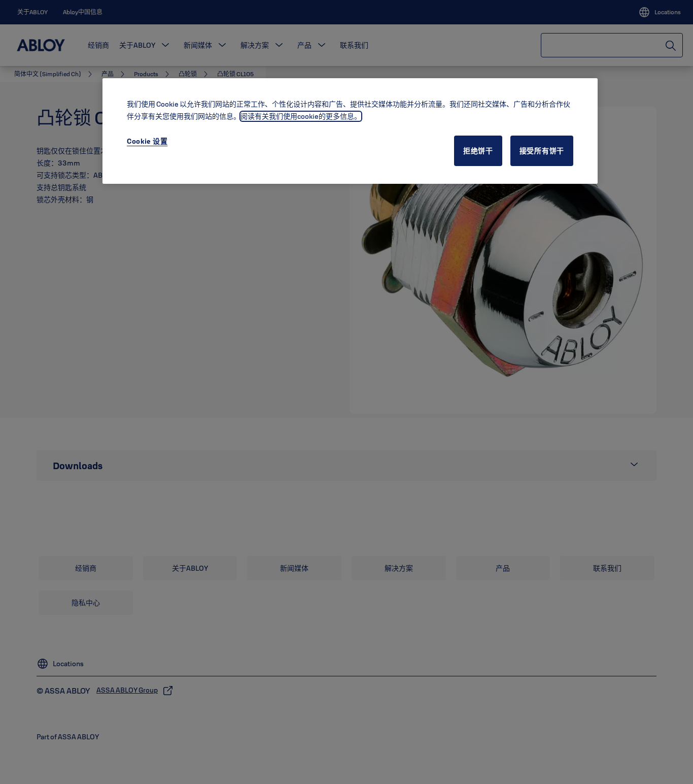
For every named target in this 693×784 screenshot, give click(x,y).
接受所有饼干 (541, 150)
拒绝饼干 (478, 150)
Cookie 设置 (147, 141)
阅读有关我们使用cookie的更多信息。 (300, 116)
